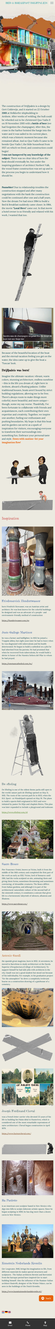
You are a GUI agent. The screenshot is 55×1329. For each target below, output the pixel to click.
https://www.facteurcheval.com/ (16, 1133)
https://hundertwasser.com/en (15, 620)
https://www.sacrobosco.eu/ (15, 904)
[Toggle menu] (52, 3)
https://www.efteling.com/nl (15, 812)
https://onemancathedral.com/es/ (17, 663)
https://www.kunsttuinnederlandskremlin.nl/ (22, 1291)
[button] (51, 310)
